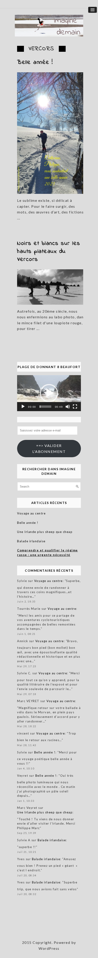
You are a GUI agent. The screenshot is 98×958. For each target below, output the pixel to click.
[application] (49, 393)
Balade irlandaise (31, 541)
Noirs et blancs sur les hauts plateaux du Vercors (48, 251)
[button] (49, 393)
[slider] (45, 406)
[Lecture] (23, 406)
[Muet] (67, 406)
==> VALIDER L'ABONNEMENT (49, 448)
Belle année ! (35, 62)
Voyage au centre (31, 513)
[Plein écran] (75, 406)
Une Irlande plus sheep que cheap (44, 532)
